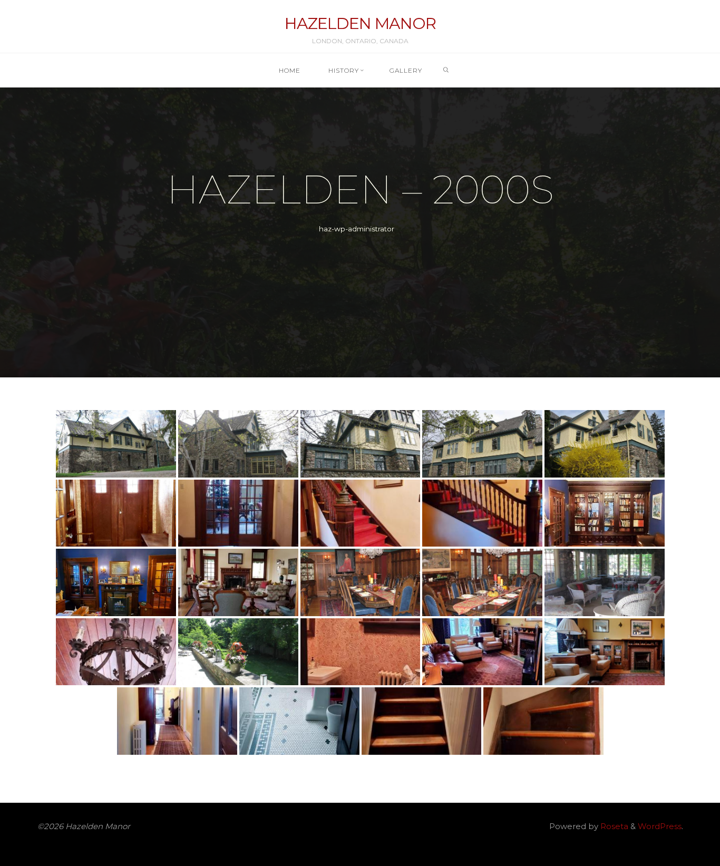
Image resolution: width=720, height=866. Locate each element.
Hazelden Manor (360, 23)
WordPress (660, 826)
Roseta (613, 826)
